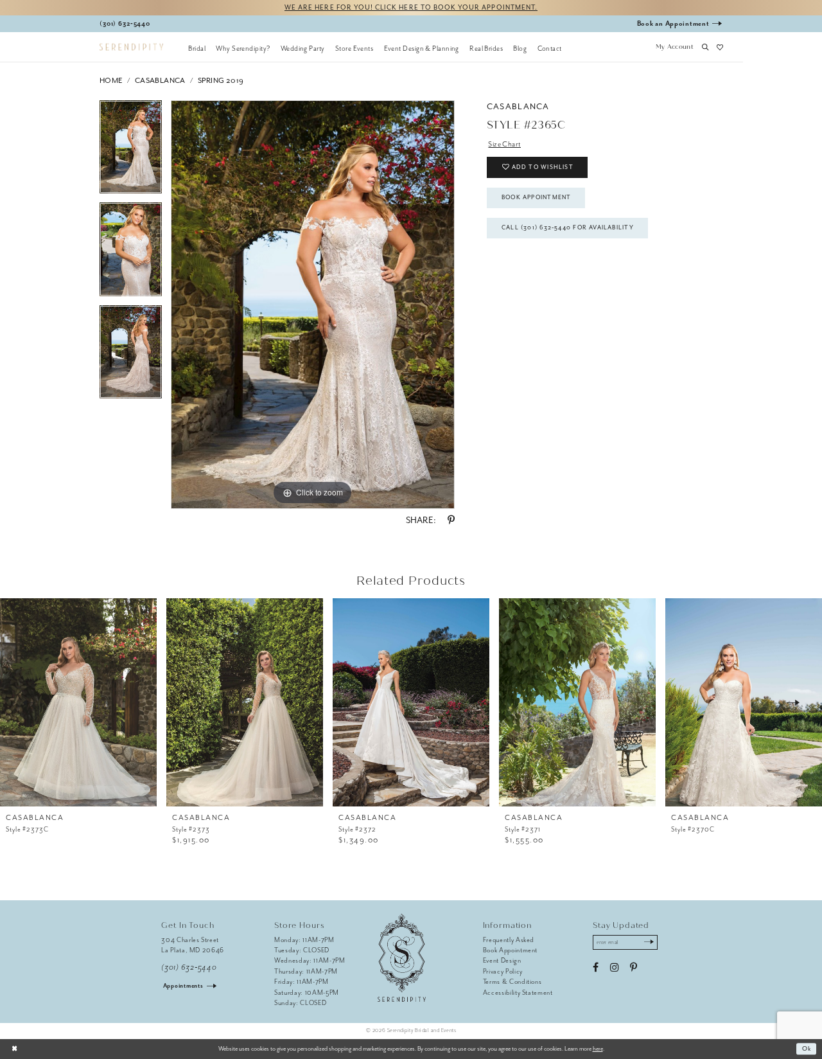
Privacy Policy (503, 971)
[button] (674, 48)
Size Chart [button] (504, 144)
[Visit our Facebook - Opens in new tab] (596, 968)
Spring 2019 (220, 80)
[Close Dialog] (14, 1048)
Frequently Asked (509, 940)
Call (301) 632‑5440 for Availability (568, 227)
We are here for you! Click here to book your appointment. (411, 7)
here (598, 1049)
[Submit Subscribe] (649, 942)
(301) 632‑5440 (188, 967)
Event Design (502, 960)
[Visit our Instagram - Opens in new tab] (614, 968)
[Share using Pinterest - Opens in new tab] (451, 520)
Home (111, 80)
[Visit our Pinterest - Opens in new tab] (633, 968)
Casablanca (160, 80)
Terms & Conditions (512, 981)
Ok (807, 1049)
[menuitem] (197, 48)
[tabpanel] (131, 151)
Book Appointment (536, 197)
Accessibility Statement (518, 992)
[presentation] (78, 702)
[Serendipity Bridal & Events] (131, 47)
